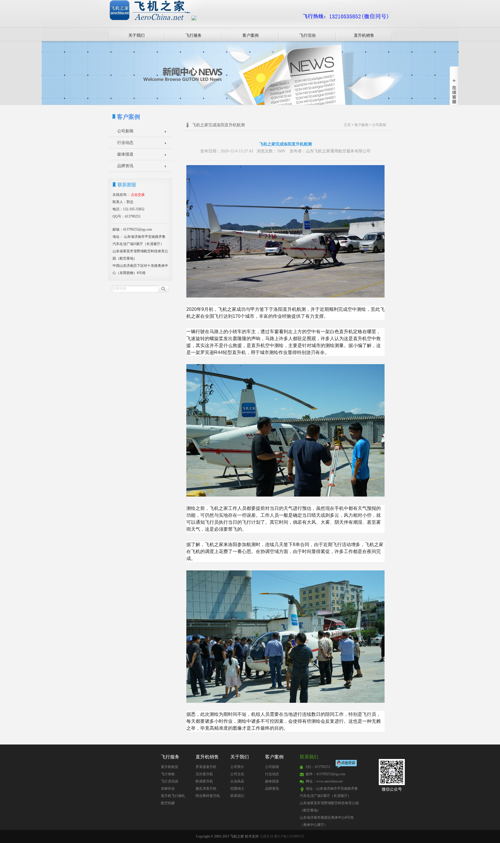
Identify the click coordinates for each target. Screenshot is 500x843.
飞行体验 (168, 774)
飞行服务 (193, 35)
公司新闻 (125, 131)
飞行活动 (307, 35)
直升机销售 (364, 35)
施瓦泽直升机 (206, 789)
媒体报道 (125, 154)
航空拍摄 (168, 803)
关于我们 (136, 35)
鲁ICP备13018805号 (289, 836)
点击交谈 (347, 764)
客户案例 (250, 35)
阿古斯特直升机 (208, 796)
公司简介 (237, 767)
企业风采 (237, 781)
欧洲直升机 (204, 781)
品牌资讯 (125, 166)
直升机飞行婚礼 (173, 796)
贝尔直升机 (204, 774)
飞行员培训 (169, 781)
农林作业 (168, 789)
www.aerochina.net (329, 781)
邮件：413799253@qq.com (325, 774)
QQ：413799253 (318, 767)
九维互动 (266, 836)
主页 (347, 125)
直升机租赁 (169, 767)
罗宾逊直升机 (206, 767)
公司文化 (237, 774)
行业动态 (125, 142)
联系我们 (237, 796)
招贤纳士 (237, 789)
